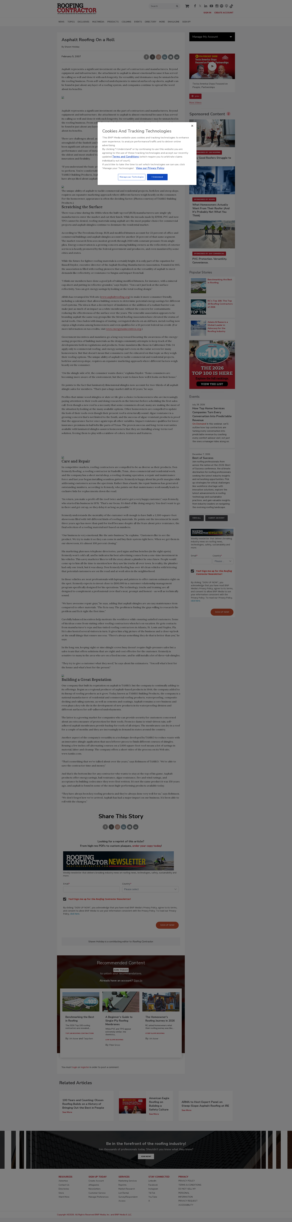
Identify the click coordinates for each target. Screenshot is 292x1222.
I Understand (157, 177)
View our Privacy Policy (150, 168)
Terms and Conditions (125, 156)
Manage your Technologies (132, 177)
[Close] (192, 125)
